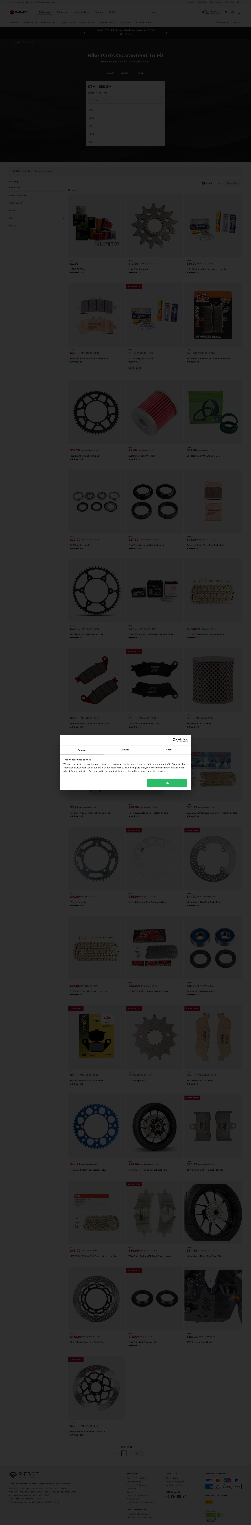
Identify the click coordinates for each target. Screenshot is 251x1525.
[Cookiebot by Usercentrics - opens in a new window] (175, 740)
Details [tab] (125, 749)
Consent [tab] (82, 750)
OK (167, 782)
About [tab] (169, 749)
